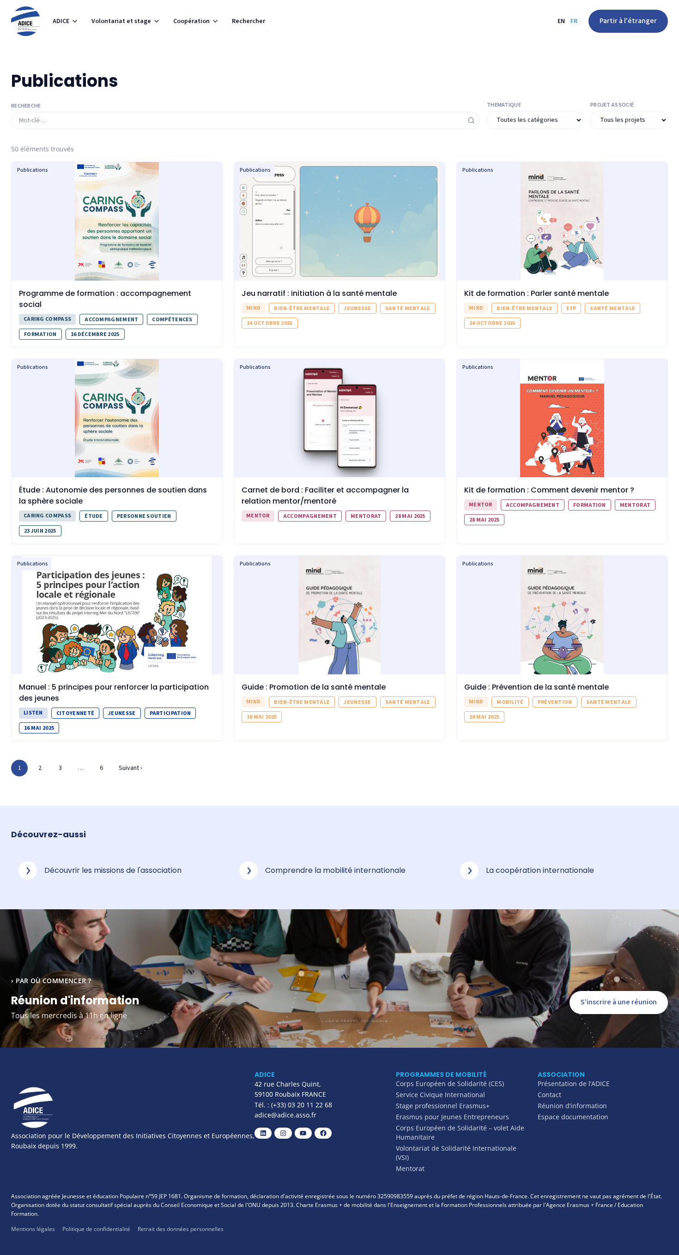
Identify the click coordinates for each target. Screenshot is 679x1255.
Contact (549, 1094)
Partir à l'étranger (628, 21)
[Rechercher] (471, 120)
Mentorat (410, 1168)
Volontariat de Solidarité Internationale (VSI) (456, 1153)
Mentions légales (33, 1229)
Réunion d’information (572, 1105)
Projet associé (612, 105)
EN (561, 21)
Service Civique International (440, 1094)
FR (573, 21)
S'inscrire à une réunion (619, 1002)
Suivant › (130, 768)
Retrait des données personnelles (181, 1229)
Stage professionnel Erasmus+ (443, 1105)
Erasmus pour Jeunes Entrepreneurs (452, 1116)
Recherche (26, 106)
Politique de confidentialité (96, 1229)
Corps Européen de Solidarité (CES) (450, 1083)
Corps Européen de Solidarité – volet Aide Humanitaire (460, 1132)
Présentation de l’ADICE (574, 1083)
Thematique (504, 105)
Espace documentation (573, 1116)
